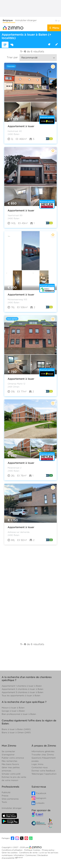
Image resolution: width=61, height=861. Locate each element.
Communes (31, 855)
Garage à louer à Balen (13, 711)
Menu (55, 27)
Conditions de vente (28, 852)
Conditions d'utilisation (12, 850)
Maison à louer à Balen (13, 707)
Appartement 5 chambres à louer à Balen (22, 692)
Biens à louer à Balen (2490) (16, 729)
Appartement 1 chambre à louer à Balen (22, 686)
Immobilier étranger (26, 20)
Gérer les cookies (10, 852)
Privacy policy (48, 850)
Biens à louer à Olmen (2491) (16, 732)
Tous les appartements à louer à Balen (21, 695)
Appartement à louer (21, 126)
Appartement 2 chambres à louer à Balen (22, 689)
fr (56, 20)
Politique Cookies (32, 850)
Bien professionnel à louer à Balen (19, 714)
